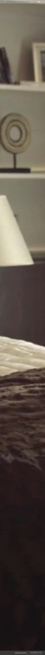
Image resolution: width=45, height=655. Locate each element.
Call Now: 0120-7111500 (36, 652)
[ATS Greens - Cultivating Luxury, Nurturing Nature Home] (17, 1)
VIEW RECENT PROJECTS (20, 652)
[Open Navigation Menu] (39, 2)
